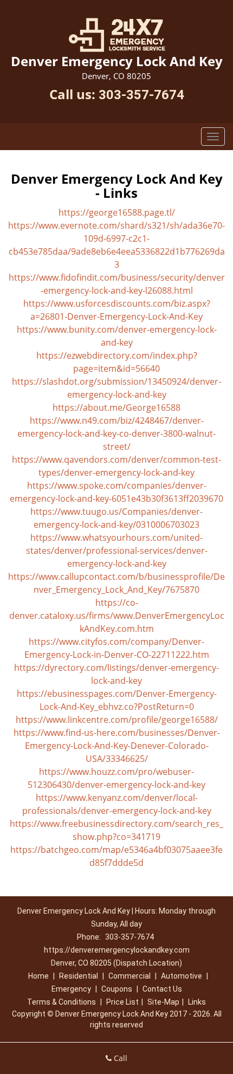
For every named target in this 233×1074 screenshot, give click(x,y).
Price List (122, 1002)
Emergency (71, 989)
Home (38, 976)
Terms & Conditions (61, 1002)
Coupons (116, 989)
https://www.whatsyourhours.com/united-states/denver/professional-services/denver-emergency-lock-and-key (117, 551)
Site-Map (163, 1002)
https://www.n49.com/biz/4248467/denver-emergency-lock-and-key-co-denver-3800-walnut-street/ (116, 433)
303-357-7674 (141, 94)
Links (197, 1002)
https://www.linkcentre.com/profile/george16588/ (117, 720)
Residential (78, 976)
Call (119, 1058)
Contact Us (162, 989)
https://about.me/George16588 (116, 407)
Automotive (181, 976)
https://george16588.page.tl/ (117, 212)
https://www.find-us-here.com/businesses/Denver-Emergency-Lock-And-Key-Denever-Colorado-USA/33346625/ (117, 746)
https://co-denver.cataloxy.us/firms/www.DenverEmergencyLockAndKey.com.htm (116, 616)
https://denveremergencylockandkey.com (117, 950)
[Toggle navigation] (213, 136)
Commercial (129, 976)
